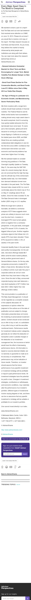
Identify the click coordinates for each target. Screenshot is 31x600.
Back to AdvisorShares (9, 474)
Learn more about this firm (9, 16)
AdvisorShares (25, 11)
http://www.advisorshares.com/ (11, 430)
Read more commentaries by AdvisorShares (14, 439)
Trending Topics (8, 484)
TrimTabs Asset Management (11, 11)
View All (18, 484)
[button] (2, 21)
